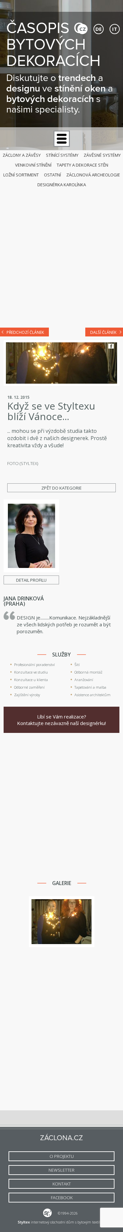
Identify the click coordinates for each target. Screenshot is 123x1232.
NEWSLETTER (61, 1170)
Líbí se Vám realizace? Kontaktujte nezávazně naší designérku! (61, 719)
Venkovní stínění (33, 165)
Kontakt (61, 1184)
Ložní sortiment (21, 175)
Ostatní (52, 175)
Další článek (103, 332)
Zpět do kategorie (61, 488)
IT (114, 29)
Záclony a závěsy (22, 155)
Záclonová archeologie (93, 175)
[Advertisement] (61, 255)
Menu (61, 139)
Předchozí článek (25, 332)
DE (98, 29)
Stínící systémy (62, 155)
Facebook (111, 346)
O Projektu (62, 1156)
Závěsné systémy (102, 155)
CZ (82, 29)
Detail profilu (31, 580)
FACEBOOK (61, 1198)
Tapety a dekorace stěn (82, 165)
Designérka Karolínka (61, 185)
